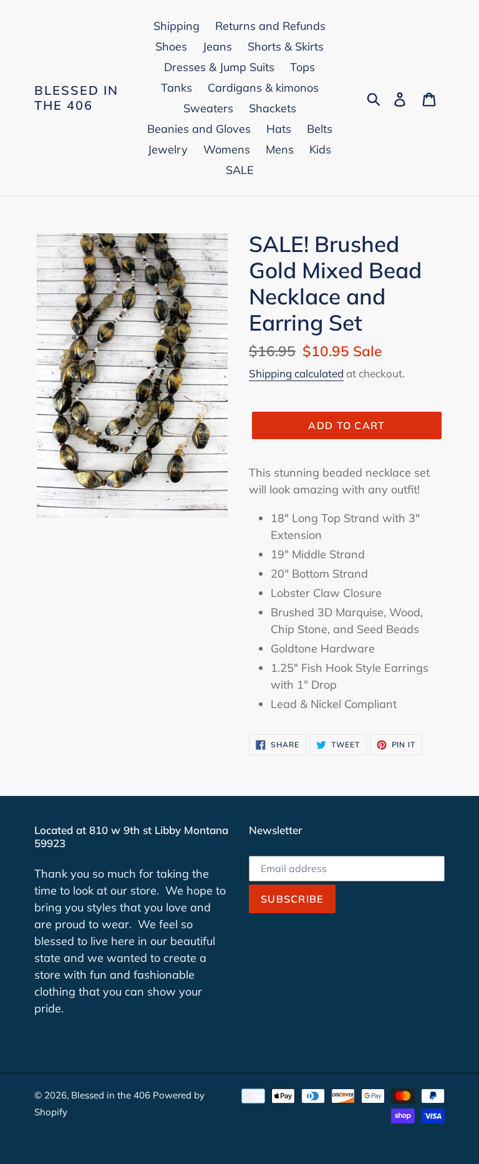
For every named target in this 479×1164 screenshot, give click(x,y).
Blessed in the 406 (76, 98)
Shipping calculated (296, 373)
